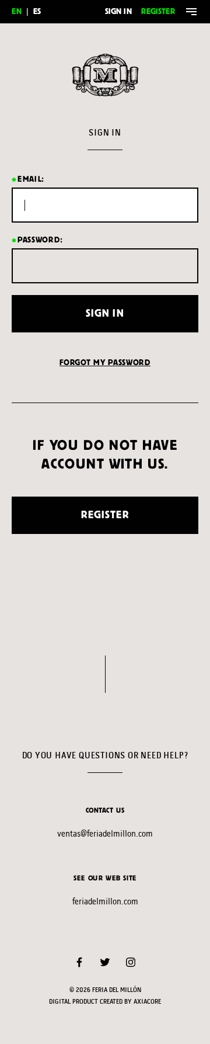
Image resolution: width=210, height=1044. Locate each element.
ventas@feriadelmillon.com (105, 833)
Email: (31, 179)
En (17, 11)
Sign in (118, 11)
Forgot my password (105, 362)
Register (158, 11)
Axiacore (147, 1002)
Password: (40, 240)
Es (37, 11)
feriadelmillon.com (105, 901)
